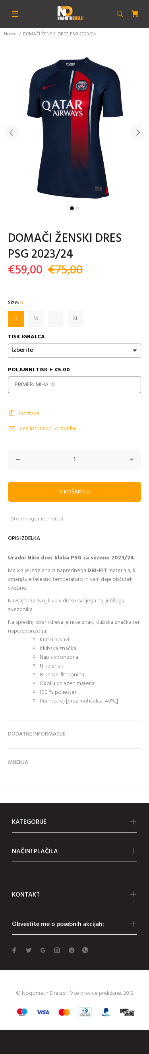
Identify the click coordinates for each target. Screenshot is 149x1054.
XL (76, 318)
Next (137, 132)
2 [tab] (77, 208)
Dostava (29, 413)
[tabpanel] (74, 127)
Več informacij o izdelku (48, 428)
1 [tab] (72, 208)
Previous (11, 132)
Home (10, 34)
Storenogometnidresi (37, 519)
